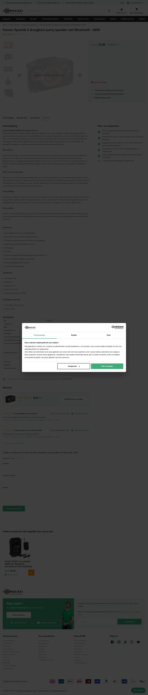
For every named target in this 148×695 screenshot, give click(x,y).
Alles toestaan (107, 366)
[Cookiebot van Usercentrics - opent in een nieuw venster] (113, 327)
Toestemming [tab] (39, 335)
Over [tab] (109, 335)
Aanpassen (72, 366)
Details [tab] (74, 335)
